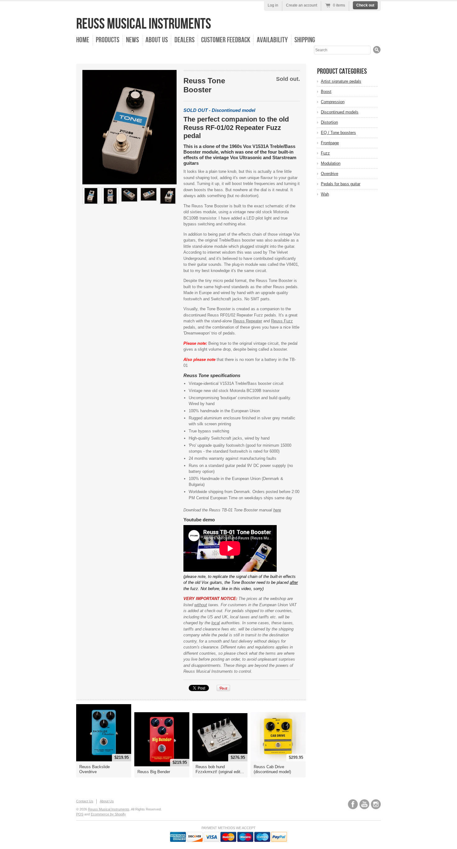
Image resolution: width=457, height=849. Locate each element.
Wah (325, 194)
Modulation (330, 163)
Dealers (184, 39)
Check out (365, 5)
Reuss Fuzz (282, 321)
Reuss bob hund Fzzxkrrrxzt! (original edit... (220, 769)
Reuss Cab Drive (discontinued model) (272, 769)
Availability (272, 39)
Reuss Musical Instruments (143, 24)
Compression (332, 101)
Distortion (329, 122)
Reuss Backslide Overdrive (94, 769)
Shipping (304, 39)
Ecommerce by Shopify (108, 814)
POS (79, 814)
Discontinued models (339, 112)
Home (82, 39)
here (277, 510)
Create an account (301, 5)
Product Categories (342, 71)
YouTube (364, 804)
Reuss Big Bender (153, 771)
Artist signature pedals (341, 81)
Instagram (376, 804)
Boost (326, 91)
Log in (273, 5)
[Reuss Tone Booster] (90, 195)
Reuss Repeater (247, 321)
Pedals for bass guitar (340, 184)
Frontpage (330, 143)
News (132, 39)
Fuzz (325, 153)
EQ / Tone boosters (338, 132)
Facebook (353, 804)
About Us (156, 39)
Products (107, 39)
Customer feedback (225, 39)
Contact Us (84, 801)
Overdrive (329, 173)
